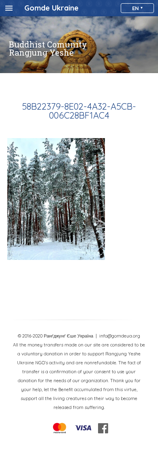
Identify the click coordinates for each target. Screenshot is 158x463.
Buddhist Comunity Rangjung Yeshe (48, 48)
